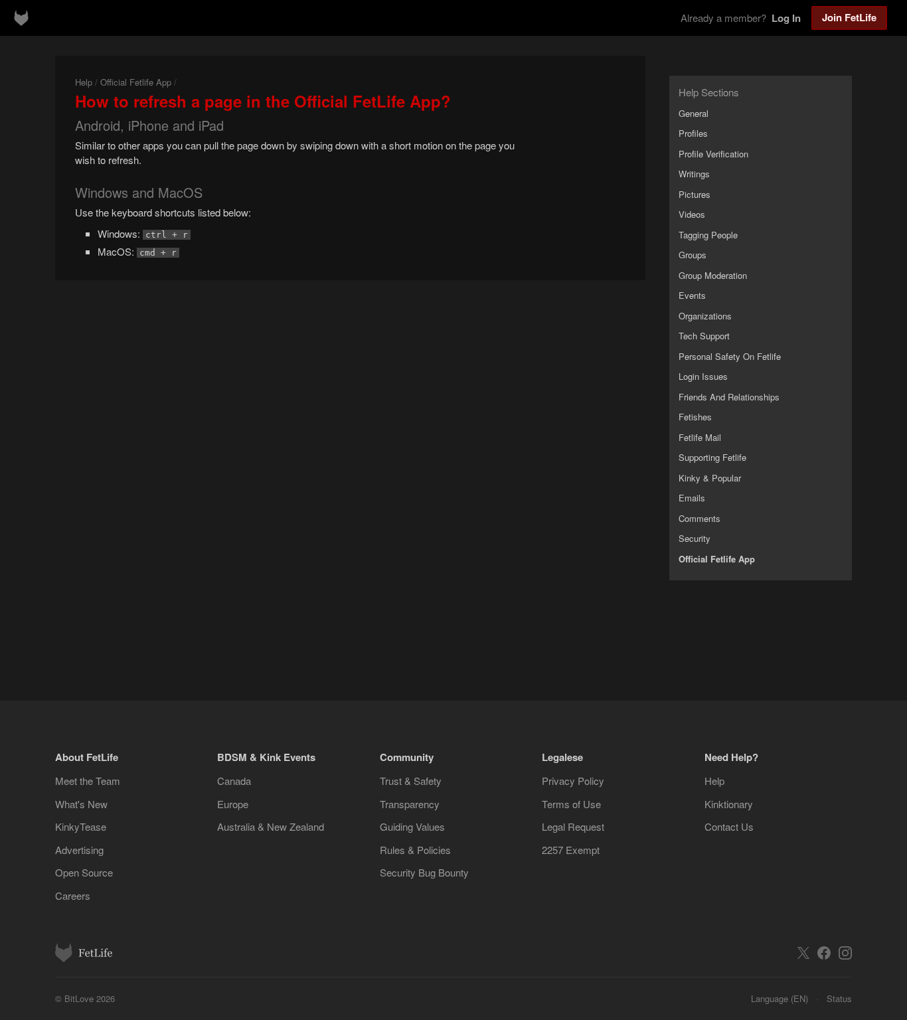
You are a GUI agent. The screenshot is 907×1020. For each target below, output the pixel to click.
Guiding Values (412, 826)
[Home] (21, 18)
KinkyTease (80, 826)
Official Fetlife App (135, 82)
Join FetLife (849, 17)
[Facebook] (824, 953)
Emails (692, 497)
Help (83, 82)
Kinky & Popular (710, 477)
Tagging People (708, 234)
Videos (692, 214)
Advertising (79, 850)
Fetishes (695, 416)
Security (694, 538)
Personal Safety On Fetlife (730, 356)
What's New (81, 804)
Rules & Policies (415, 850)
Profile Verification (713, 153)
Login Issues (703, 376)
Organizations (705, 315)
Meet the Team (87, 781)
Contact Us (729, 826)
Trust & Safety (411, 781)
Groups (692, 254)
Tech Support (704, 335)
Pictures (694, 194)
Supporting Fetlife (712, 457)
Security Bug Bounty (424, 872)
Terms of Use (571, 804)
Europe (232, 804)
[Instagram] (845, 953)
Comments (699, 518)
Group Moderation (713, 275)
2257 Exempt (571, 850)
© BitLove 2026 (85, 998)
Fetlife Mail (700, 437)
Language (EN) (779, 998)
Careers (72, 895)
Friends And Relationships (729, 396)
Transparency (410, 804)
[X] (803, 953)
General (693, 113)
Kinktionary (728, 804)
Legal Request (573, 826)
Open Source (84, 872)
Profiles (693, 133)
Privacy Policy (573, 781)
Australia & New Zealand (270, 826)
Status (839, 998)
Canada (234, 781)
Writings (694, 173)
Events (692, 295)
